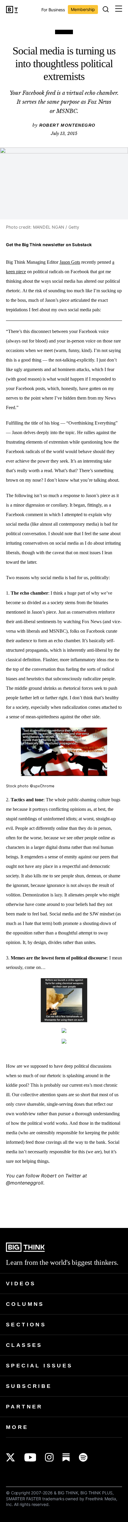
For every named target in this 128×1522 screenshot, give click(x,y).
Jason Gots (70, 262)
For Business (53, 10)
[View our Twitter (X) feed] (10, 1457)
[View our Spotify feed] (83, 1457)
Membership (83, 9)
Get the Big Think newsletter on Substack (49, 244)
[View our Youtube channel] (30, 1457)
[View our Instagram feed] (49, 1457)
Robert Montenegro (67, 125)
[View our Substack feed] (66, 1457)
